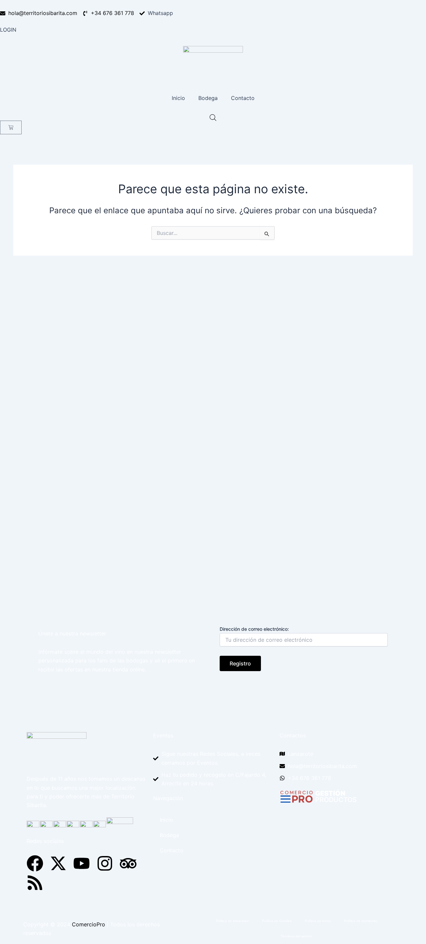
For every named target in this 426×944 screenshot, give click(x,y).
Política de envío (318, 921)
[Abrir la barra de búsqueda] (213, 117)
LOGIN (8, 29)
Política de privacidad (232, 921)
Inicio (178, 98)
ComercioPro (88, 924)
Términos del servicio (297, 936)
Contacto (243, 98)
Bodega (208, 98)
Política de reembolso (360, 921)
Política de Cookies (277, 921)
